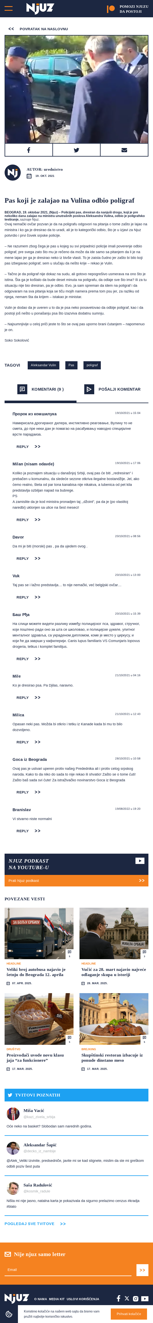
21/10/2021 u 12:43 (127, 714)
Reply (23, 447)
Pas (71, 365)
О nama (40, 1299)
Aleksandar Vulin (43, 365)
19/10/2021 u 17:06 (127, 463)
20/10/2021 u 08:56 (127, 536)
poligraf (92, 365)
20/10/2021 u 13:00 (127, 574)
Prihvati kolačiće (129, 1314)
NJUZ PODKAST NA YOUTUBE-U (29, 864)
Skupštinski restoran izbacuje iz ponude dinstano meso (112, 1058)
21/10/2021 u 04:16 (127, 675)
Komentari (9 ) (48, 389)
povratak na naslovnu (43, 29)
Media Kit (57, 1299)
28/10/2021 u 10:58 (127, 758)
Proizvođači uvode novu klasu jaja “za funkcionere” (35, 1058)
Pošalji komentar (119, 389)
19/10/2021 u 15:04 (127, 413)
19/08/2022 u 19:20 (127, 808)
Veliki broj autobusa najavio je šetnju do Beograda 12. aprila (36, 972)
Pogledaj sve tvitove (29, 1224)
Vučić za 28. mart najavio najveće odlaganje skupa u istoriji (113, 972)
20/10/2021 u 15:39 (127, 613)
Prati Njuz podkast (24, 880)
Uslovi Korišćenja (83, 1299)
